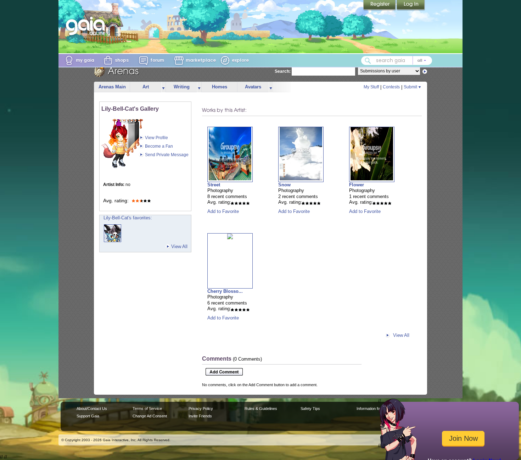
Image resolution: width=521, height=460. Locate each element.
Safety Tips (310, 408)
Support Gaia (88, 416)
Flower (356, 184)
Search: (283, 71)
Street (213, 184)
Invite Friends (200, 416)
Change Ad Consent (150, 416)
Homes (219, 86)
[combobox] (396, 60)
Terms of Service (147, 408)
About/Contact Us (92, 408)
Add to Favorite (223, 211)
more (163, 87)
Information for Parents (376, 408)
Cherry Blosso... (225, 291)
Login (411, 5)
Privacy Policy (201, 408)
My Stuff (371, 86)
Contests (391, 86)
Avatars (253, 86)
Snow (284, 184)
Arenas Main (112, 86)
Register (380, 5)
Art (145, 86)
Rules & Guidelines (261, 408)
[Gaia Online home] (87, 26)
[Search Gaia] (367, 60)
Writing (182, 86)
